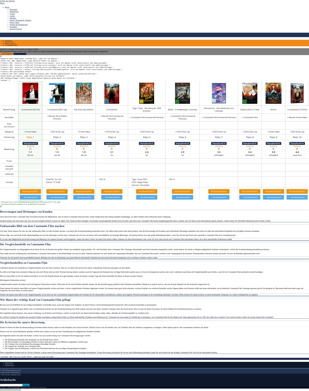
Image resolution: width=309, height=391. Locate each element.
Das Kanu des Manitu (83, 109)
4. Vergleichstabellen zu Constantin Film (126, 359)
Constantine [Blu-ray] (57, 109)
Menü (7, 7)
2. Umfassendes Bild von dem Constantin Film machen (56, 359)
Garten (12, 16)
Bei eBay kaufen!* (31, 197)
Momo (273, 109)
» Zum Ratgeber (19, 54)
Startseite (8, 41)
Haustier (13, 18)
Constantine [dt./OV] (30, 109)
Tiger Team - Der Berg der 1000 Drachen (146, 109)
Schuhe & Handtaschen (19, 25)
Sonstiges (13, 27)
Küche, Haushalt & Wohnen (20, 20)
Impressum (9, 363)
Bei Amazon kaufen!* (30, 191)
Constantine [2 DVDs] (297, 109)
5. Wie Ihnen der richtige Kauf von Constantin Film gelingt (164, 359)
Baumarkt (13, 9)
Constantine (111, 109)
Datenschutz (9, 365)
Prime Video (14, 22)
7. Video (219, 359)
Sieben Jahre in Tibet (249, 109)
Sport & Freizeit (16, 29)
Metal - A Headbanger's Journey (182, 109)
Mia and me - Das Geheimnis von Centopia (219, 109)
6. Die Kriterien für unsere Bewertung (201, 359)
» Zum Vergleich (6, 54)
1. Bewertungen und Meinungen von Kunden (17, 359)
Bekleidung (14, 12)
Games (12, 14)
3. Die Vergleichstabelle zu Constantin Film (93, 359)
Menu (2, 3)
